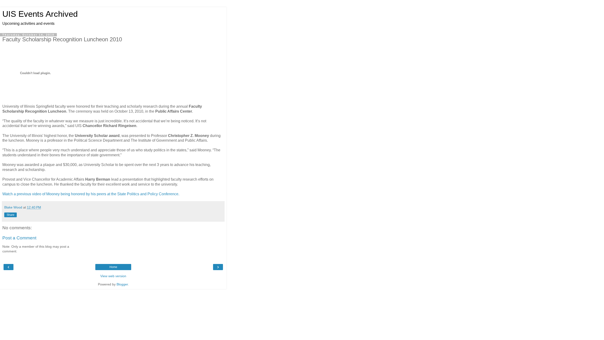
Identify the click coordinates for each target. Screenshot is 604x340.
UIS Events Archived (40, 13)
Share (10, 215)
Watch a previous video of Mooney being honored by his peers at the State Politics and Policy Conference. (90, 194)
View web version (113, 276)
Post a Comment (19, 237)
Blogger (122, 284)
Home (113, 267)
